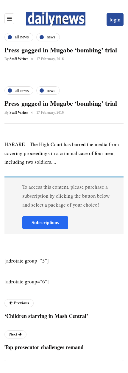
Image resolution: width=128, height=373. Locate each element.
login (115, 19)
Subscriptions (45, 222)
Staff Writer (19, 59)
